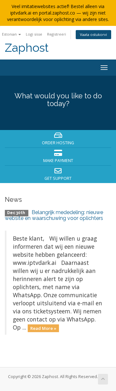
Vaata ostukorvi (93, 34)
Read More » (43, 328)
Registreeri (56, 34)
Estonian (10, 34)
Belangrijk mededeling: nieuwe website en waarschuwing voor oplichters (54, 215)
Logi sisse (34, 34)
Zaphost (27, 48)
